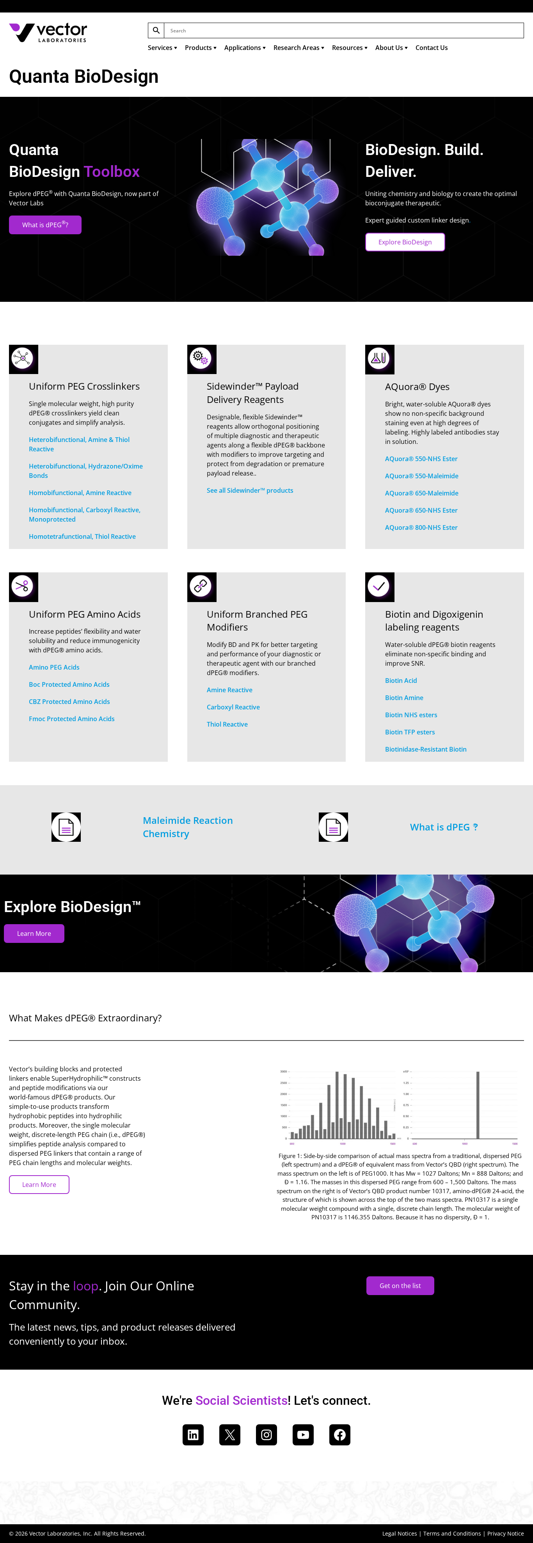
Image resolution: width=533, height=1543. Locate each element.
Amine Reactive (229, 690)
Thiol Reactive (227, 724)
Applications (242, 47)
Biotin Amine (404, 697)
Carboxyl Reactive (233, 707)
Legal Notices (399, 1533)
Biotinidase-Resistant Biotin (426, 749)
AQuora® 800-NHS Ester (421, 527)
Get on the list (400, 1285)
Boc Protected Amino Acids (69, 684)
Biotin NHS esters (411, 715)
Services (160, 47)
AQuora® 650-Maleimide (421, 493)
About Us (389, 47)
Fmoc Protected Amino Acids (72, 718)
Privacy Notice (505, 1533)
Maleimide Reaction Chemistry (188, 827)
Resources (347, 47)
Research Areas (297, 47)
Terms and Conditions (452, 1533)
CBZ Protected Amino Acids (69, 701)
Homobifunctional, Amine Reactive (80, 492)
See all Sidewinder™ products (250, 490)
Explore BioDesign (405, 242)
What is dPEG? (45, 224)
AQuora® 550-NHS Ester (421, 458)
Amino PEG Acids (54, 667)
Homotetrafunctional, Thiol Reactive (82, 536)
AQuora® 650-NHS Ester (421, 510)
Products (198, 47)
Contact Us (432, 47)
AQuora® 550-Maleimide (421, 476)
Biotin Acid (401, 680)
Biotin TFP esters (410, 732)
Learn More (34, 933)
